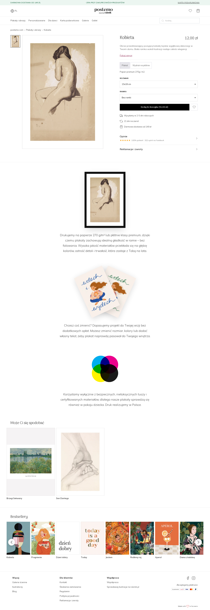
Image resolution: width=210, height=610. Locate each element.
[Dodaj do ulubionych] (194, 107)
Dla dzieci (52, 20)
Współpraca (112, 582)
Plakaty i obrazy (18, 20)
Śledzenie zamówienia (70, 587)
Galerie (85, 20)
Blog (14, 591)
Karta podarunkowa (189, 2)
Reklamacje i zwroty (69, 600)
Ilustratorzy (17, 587)
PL (16, 11)
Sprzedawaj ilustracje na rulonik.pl (123, 587)
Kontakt (63, 582)
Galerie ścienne (19, 582)
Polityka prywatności (69, 596)
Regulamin (65, 591)
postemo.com (16, 30)
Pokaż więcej (126, 55)
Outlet (94, 20)
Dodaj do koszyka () (154, 107)
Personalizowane (36, 20)
